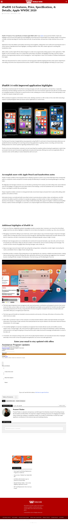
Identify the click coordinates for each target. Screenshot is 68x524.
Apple (42, 35)
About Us (12, 520)
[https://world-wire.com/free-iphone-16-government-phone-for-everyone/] (22, 459)
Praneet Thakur (6, 13)
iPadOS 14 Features (20, 401)
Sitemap (27, 520)
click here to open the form (42, 392)
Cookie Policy (54, 517)
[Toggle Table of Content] (15, 397)
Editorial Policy (7, 517)
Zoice (17, 520)
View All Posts (62, 405)
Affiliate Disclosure (24, 517)
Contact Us (5, 520)
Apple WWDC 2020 (10, 401)
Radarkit (22, 520)
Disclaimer (14, 517)
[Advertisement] (34, 25)
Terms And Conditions (35, 517)
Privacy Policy (46, 517)
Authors (61, 517)
